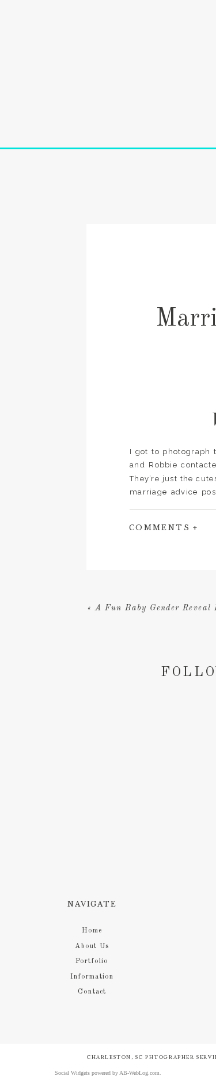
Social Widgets (72, 1073)
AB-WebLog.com (139, 1073)
